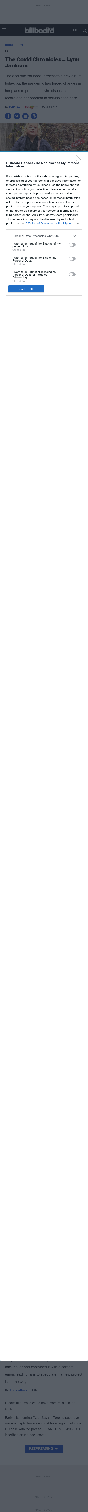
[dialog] (44, 756)
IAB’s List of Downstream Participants (49, 223)
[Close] (80, 159)
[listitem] (44, 236)
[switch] (72, 245)
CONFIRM (26, 288)
